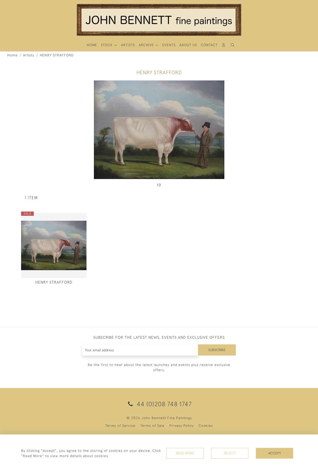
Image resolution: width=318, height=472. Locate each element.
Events (169, 45)
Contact (209, 45)
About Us (188, 45)
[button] (232, 45)
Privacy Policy (181, 426)
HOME (92, 45)
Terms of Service (120, 426)
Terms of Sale (152, 426)
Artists (28, 55)
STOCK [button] (107, 45)
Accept (274, 453)
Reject (230, 453)
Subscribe (217, 350)
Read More (185, 453)
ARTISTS (128, 45)
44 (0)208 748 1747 (163, 403)
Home (12, 55)
